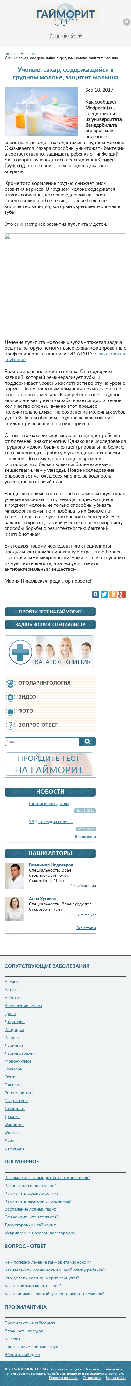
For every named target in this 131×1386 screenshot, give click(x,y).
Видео (27, 697)
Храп (9, 1140)
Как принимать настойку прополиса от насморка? (54, 1294)
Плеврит (13, 1085)
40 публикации (83, 885)
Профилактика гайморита (30, 1323)
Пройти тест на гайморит (50, 612)
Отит (10, 1077)
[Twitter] (104, 594)
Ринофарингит (19, 1093)
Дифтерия (15, 1022)
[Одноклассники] (113, 594)
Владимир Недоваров (51, 865)
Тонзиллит (15, 1109)
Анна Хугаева (42, 899)
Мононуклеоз (18, 1061)
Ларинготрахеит (21, 1053)
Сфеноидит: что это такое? (31, 1217)
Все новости (85, 836)
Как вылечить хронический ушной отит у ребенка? (55, 1270)
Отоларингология (44, 683)
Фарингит (14, 1125)
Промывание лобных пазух (31, 1347)
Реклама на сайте (63, 1378)
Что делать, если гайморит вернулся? (42, 1278)
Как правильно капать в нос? (33, 1286)
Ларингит (14, 1045)
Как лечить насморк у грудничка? (38, 1201)
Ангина (12, 982)
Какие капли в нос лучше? (30, 1185)
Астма (11, 990)
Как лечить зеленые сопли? (31, 1193)
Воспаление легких (23, 1006)
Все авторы (86, 928)
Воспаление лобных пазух (30, 1209)
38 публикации (83, 914)
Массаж (12, 1339)
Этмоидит (15, 1148)
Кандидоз (14, 1030)
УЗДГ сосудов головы (51, 822)
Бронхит (13, 998)
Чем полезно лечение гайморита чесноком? (48, 1262)
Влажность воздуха (24, 1331)
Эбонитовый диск (22, 1355)
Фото (25, 711)
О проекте (92, 1378)
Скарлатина (16, 1101)
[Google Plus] (122, 594)
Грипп (10, 1014)
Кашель (12, 1037)
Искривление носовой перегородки (40, 1233)
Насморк (13, 1069)
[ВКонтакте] (95, 594)
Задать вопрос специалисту (50, 625)
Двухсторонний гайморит (30, 1225)
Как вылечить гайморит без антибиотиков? (47, 1178)
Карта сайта (116, 1378)
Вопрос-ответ (38, 725)
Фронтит (13, 1132)
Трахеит (12, 1117)
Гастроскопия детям (49, 804)
